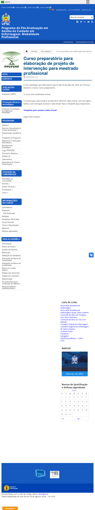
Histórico (5, 125)
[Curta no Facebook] (77, 22)
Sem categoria (46, 51)
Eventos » (6, 184)
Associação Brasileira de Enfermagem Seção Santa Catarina (74, 311)
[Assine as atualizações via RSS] (92, 22)
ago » (79, 419)
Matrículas (6, 253)
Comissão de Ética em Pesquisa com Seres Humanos (73, 316)
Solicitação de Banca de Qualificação (11, 264)
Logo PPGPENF (8, 150)
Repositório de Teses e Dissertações (11, 163)
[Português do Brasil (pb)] (50, 10)
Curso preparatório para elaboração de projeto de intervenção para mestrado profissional (51, 65)
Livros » (5, 193)
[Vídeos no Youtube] (85, 22)
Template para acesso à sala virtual (40, 110)
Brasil (7, 2)
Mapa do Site (86, 10)
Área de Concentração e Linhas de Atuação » (11, 129)
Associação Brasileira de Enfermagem (70, 306)
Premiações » (7, 190)
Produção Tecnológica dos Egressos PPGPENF (10, 111)
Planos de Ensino (9, 247)
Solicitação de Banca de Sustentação (11, 259)
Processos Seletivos (10, 153)
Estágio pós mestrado (10, 276)
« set (62, 419)
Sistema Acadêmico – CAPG (71, 338)
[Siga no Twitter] (81, 22)
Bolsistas (5, 216)
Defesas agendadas (10, 231)
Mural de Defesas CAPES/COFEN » (9, 287)
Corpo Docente (8, 222)
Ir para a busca (32, 7)
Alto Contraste (74, 10)
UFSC (5, 74)
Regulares (6, 210)
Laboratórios (7, 159)
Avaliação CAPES (9, 94)
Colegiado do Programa (11, 138)
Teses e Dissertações (10, 225)
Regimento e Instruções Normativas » (11, 142)
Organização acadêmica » (11, 134)
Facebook (64, 333)
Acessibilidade (61, 10)
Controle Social (66, 331)
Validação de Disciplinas (11, 255)
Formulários (6, 244)
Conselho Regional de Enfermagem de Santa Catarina (74, 327)
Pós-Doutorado (9, 213)
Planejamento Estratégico (7, 146)
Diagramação (7, 279)
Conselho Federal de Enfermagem (74, 324)
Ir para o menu (21, 7)
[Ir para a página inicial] (26, 51)
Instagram (64, 336)
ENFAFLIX (6, 156)
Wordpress (43, 494)
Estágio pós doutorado (11, 273)
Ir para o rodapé (45, 7)
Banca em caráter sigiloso (9, 269)
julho (74, 390)
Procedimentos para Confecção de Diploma (11, 283)
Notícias (34, 51)
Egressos (5, 228)
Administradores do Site (85, 42)
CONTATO (7, 79)
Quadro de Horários (10, 250)
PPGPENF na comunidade (7, 180)
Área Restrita (68, 42)
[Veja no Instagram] (89, 22)
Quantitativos (7, 207)
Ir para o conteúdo (7, 7)
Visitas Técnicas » (9, 187)
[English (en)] (53, 10)
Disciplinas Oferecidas (10, 219)
